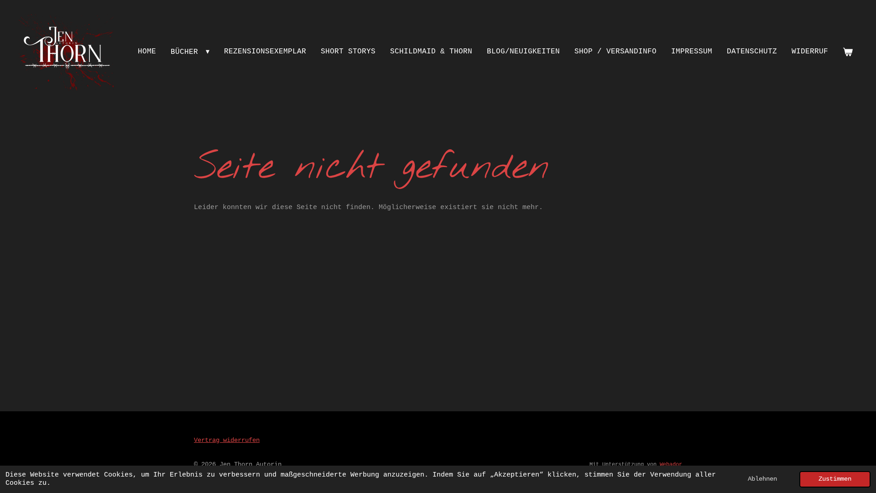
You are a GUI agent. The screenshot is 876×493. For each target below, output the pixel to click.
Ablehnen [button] (762, 479)
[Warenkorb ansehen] (848, 52)
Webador (671, 465)
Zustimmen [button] (835, 479)
